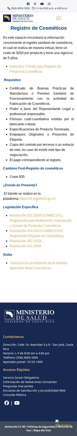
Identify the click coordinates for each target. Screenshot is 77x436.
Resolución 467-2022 (25, 241)
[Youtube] (42, 4)
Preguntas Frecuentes (18, 386)
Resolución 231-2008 (25, 246)
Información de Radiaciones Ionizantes (30, 382)
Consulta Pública (14, 395)
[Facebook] (28, 4)
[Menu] (58, 18)
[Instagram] (49, 4)
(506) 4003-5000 (20, 8)
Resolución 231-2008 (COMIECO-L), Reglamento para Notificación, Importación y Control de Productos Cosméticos (41, 220)
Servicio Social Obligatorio (21, 378)
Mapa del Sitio (42, 430)
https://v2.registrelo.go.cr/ (37, 198)
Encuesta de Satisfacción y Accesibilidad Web (34, 390)
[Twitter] (35, 4)
